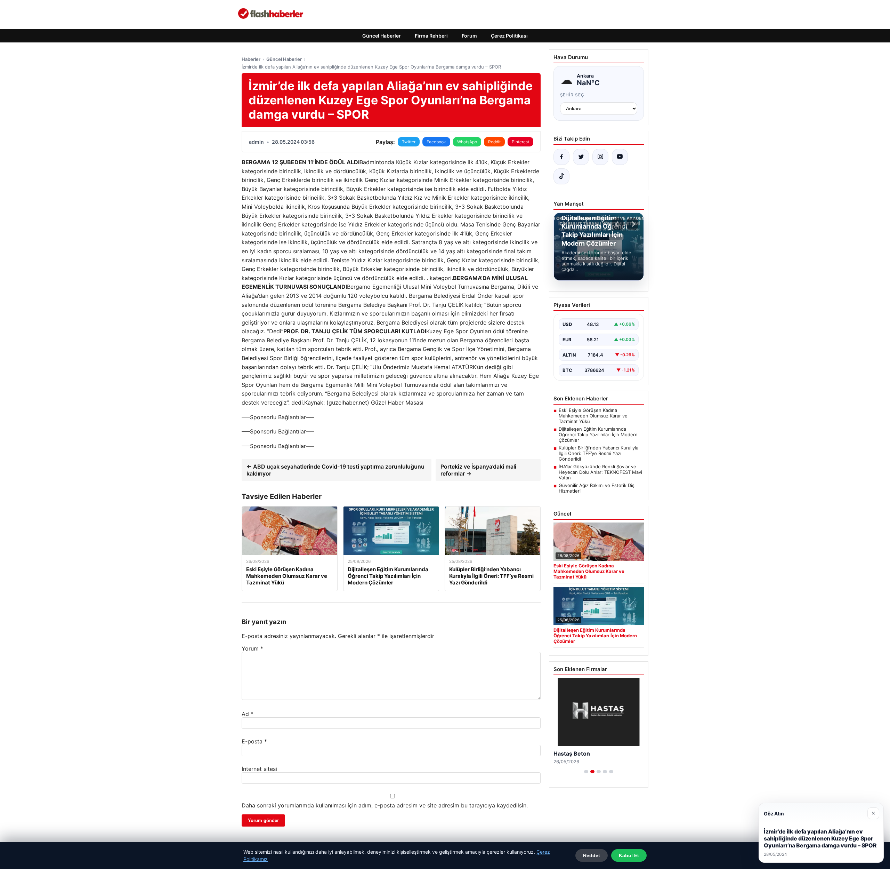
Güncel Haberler (381, 36)
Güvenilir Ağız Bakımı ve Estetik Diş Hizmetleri (596, 488)
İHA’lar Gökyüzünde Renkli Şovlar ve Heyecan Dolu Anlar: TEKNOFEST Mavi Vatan (600, 472)
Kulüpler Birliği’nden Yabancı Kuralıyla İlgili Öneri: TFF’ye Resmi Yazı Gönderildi (598, 453)
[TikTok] (561, 176)
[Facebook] (561, 157)
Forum (469, 36)
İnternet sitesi (259, 768)
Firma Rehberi (431, 36)
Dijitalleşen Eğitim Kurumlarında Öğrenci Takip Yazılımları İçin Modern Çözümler (598, 434)
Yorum (252, 648)
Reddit (494, 141)
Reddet (591, 855)
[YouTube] (620, 157)
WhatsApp (467, 141)
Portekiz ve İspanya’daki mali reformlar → (478, 470)
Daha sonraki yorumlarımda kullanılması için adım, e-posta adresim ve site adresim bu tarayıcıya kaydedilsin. (385, 805)
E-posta (254, 741)
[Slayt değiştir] (586, 771)
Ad (247, 713)
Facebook (436, 141)
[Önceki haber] (618, 224)
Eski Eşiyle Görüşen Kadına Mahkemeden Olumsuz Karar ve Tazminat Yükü (593, 415)
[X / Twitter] (581, 157)
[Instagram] (600, 157)
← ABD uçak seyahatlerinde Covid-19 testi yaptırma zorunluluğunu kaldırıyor (335, 470)
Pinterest (520, 141)
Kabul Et (629, 855)
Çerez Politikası (509, 36)
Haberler (251, 59)
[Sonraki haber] (632, 224)
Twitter (408, 141)
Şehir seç (572, 94)
